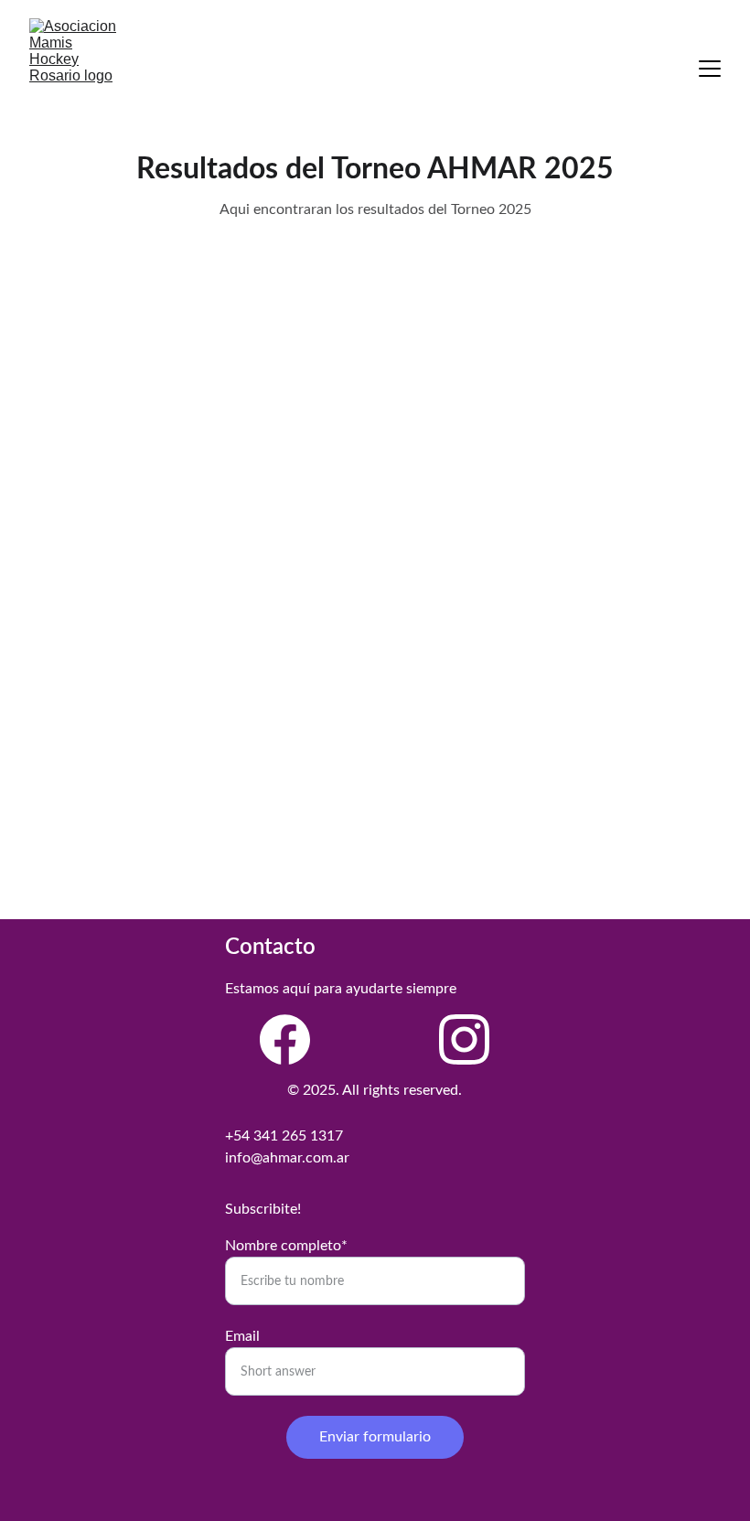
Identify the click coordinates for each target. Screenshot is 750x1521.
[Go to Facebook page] (285, 1039)
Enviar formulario (375, 1437)
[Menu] (710, 68)
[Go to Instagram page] (464, 1039)
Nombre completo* (286, 1245)
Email (242, 1336)
